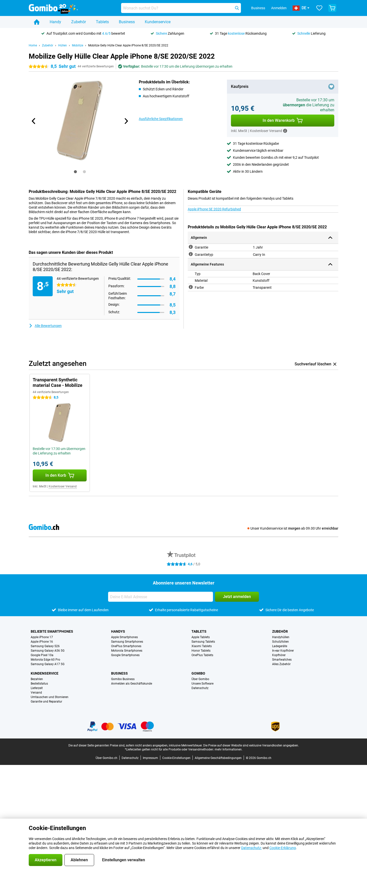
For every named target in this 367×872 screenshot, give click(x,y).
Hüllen (62, 45)
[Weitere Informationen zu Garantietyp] (191, 254)
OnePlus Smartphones (126, 646)
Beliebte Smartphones (52, 631)
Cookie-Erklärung (282, 848)
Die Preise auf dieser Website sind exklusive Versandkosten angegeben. (251, 745)
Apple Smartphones (124, 637)
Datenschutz (199, 688)
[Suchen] (237, 8)
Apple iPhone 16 (42, 641)
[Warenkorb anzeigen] (332, 8)
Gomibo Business (123, 679)
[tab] (75, 171)
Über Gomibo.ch (106, 758)
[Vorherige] (34, 121)
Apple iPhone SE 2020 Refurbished (214, 209)
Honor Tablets (200, 650)
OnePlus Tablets (202, 655)
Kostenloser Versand (63, 486)
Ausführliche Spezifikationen (161, 119)
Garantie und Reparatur (46, 701)
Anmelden (279, 8)
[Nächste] (126, 121)
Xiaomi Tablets (201, 646)
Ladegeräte (279, 646)
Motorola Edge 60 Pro (45, 659)
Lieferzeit (37, 688)
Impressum (150, 758)
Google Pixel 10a (42, 655)
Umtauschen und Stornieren (49, 697)
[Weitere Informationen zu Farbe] (191, 287)
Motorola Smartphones (126, 650)
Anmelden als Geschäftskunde (131, 683)
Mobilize (77, 45)
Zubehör (78, 21)
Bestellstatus (39, 683)
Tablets (102, 21)
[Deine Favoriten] (319, 8)
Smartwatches (282, 659)
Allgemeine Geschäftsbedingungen (218, 758)
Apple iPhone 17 (42, 637)
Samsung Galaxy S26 (45, 646)
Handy (55, 21)
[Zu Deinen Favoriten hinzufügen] (331, 87)
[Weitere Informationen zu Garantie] (191, 247)
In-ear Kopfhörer (283, 650)
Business (127, 21)
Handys (118, 631)
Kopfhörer (279, 655)
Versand (36, 692)
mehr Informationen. (228, 749)
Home (33, 45)
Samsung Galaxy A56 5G (47, 650)
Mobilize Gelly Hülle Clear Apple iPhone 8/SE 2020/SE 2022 (128, 45)
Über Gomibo (200, 679)
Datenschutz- (251, 848)
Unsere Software (202, 683)
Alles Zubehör (281, 664)
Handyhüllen (280, 637)
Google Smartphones (125, 655)
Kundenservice (158, 21)
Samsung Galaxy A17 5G (47, 664)
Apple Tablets (200, 637)
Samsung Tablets (203, 641)
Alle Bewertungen (48, 326)
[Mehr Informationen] (285, 131)
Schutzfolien (280, 641)
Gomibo (198, 673)
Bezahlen (37, 679)
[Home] (37, 22)
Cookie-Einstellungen (176, 758)
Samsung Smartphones (127, 641)
